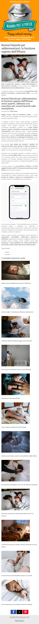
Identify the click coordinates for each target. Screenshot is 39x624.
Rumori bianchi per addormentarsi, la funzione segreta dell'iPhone (19, 38)
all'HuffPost (13, 127)
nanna (7, 252)
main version (19, 621)
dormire (7, 254)
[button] (13, 612)
